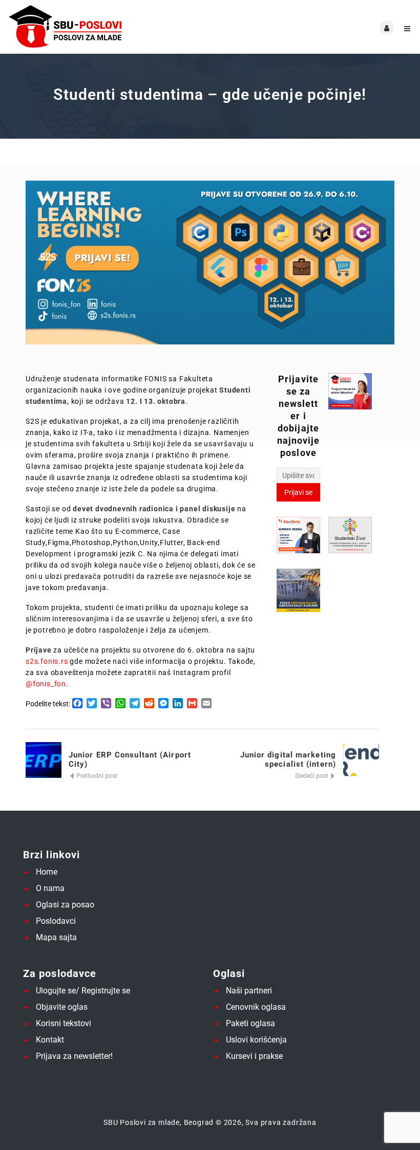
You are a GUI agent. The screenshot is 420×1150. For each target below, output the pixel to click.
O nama (50, 888)
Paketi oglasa (250, 1023)
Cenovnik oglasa (256, 1007)
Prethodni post (96, 775)
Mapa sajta (56, 937)
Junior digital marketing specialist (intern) (288, 759)
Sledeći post (312, 775)
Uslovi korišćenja (256, 1040)
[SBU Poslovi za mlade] (109, 27)
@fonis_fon (46, 684)
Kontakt (50, 1040)
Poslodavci (56, 921)
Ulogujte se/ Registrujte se (83, 990)
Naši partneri (249, 990)
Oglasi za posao (65, 904)
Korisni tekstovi (63, 1023)
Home (46, 872)
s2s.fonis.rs (47, 661)
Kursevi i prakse (254, 1056)
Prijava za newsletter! (74, 1056)
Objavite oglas (62, 1007)
